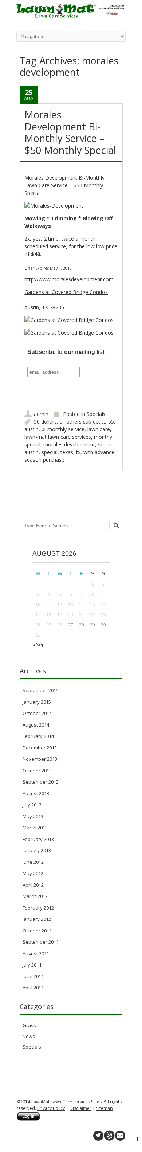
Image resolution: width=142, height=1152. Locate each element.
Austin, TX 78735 (44, 307)
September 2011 (41, 942)
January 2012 (37, 919)
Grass (29, 1025)
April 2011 (33, 987)
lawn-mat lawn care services (57, 436)
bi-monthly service (63, 429)
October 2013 (37, 770)
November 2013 (40, 759)
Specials (96, 413)
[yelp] (109, 1135)
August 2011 (36, 953)
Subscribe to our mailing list (65, 352)
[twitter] (98, 1135)
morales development (69, 444)
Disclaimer (80, 1108)
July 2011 (32, 964)
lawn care (98, 429)
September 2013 (41, 782)
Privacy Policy (51, 1108)
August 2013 (36, 793)
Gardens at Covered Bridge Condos (66, 292)
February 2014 (38, 736)
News (29, 1036)
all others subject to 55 (87, 421)
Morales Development (50, 177)
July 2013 (32, 804)
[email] (120, 1135)
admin (41, 413)
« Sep (38, 644)
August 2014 (36, 725)
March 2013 (35, 827)
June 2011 (33, 976)
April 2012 (33, 885)
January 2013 (37, 850)
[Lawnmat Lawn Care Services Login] (28, 1119)
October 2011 (37, 930)
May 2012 (33, 873)
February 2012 (38, 907)
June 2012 (33, 862)
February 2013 (38, 839)
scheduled (36, 246)
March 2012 (35, 896)
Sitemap (104, 1108)
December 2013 (40, 747)
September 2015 (41, 690)
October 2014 (37, 713)
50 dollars (45, 421)
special (50, 452)
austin (31, 429)
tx (78, 452)
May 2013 (33, 816)
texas (66, 452)
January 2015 (37, 702)
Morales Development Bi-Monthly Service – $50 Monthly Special (70, 132)
